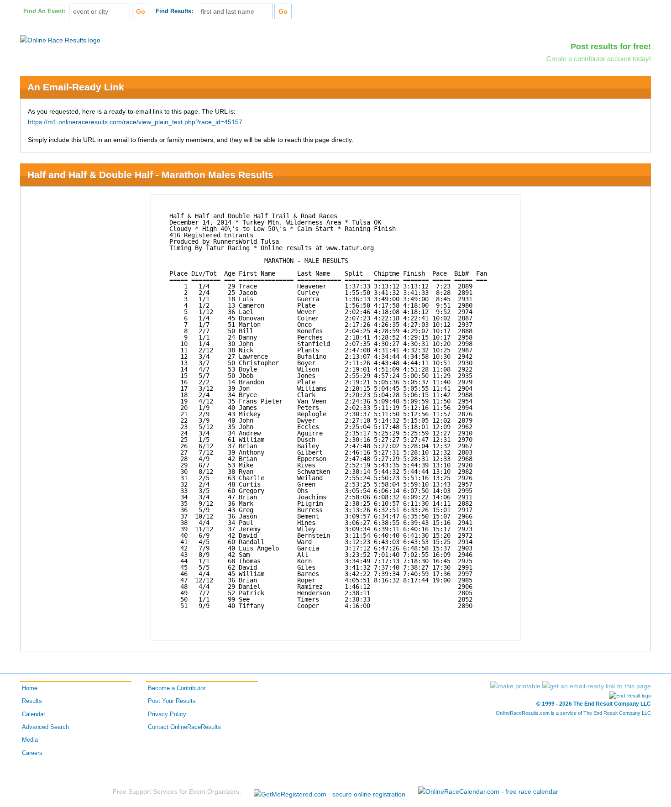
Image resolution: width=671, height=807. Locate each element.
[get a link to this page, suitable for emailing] (596, 686)
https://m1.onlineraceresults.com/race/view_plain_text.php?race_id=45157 (135, 122)
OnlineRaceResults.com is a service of (573, 713)
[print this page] (515, 686)
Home (29, 688)
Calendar (33, 714)
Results (32, 701)
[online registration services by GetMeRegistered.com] (329, 792)
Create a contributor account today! (598, 59)
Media (30, 740)
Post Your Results (172, 701)
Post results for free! (611, 46)
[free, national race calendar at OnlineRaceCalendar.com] (488, 791)
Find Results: (174, 11)
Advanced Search (45, 727)
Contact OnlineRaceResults (184, 727)
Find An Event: (44, 11)
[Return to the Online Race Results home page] (60, 39)
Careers (32, 753)
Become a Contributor (176, 688)
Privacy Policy (167, 714)
